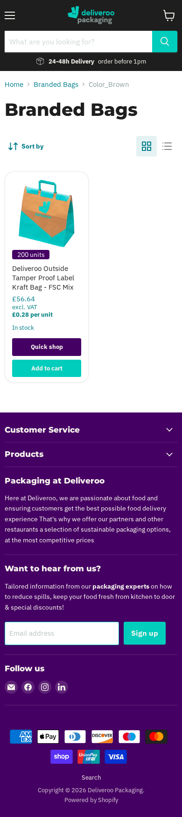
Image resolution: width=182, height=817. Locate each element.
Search (91, 777)
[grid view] (146, 146)
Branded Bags (56, 84)
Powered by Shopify (91, 800)
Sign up (144, 633)
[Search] (164, 41)
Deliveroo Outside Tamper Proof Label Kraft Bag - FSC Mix (43, 277)
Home (14, 84)
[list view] (167, 146)
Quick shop (47, 347)
